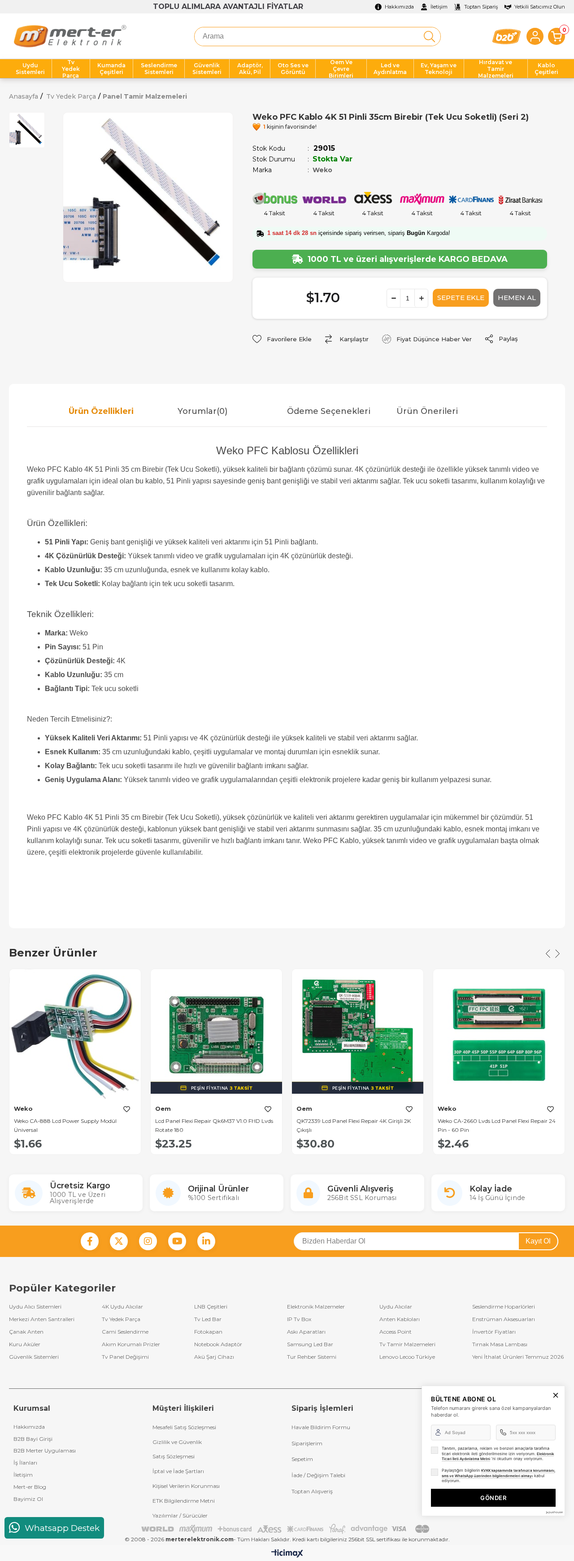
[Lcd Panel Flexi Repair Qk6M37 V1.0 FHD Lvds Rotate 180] (216, 1034)
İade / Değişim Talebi (318, 1475)
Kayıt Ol (538, 1241)
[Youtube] (177, 1241)
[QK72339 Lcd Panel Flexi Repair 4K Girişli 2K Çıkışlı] (357, 1034)
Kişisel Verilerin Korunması (186, 1486)
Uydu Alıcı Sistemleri (35, 1306)
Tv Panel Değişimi (125, 1357)
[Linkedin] (206, 1241)
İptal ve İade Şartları (178, 1471)
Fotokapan (208, 1332)
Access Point (395, 1332)
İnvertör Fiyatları (494, 1332)
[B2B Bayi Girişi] (506, 36)
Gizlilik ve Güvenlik (177, 1442)
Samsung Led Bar (310, 1344)
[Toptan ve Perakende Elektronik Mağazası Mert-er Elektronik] (69, 36)
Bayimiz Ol (28, 1499)
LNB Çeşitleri (210, 1306)
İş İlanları (25, 1462)
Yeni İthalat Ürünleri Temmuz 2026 (518, 1357)
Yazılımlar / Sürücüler (180, 1515)
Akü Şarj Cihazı (214, 1357)
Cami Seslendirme (125, 1332)
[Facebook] (90, 1241)
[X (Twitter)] (119, 1241)
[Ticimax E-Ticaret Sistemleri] (287, 1554)
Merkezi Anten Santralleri (41, 1319)
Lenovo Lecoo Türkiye (407, 1357)
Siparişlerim (306, 1443)
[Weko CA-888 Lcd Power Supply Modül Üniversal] (75, 1034)
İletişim (23, 1474)
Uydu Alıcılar (395, 1306)
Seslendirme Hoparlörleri (503, 1306)
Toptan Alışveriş (312, 1491)
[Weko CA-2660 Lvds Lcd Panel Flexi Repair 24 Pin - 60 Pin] (499, 1034)
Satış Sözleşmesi (173, 1456)
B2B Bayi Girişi (32, 1438)
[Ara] (429, 36)
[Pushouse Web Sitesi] (554, 1512)
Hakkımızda (29, 1426)
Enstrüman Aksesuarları (503, 1319)
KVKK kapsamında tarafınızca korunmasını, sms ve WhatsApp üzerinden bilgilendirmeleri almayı (498, 1473)
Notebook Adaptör (218, 1344)
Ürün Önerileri (427, 411)
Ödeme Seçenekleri (328, 411)
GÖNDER (493, 1497)
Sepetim (302, 1459)
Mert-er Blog (29, 1486)
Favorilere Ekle (126, 1109)
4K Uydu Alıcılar (122, 1306)
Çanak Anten (26, 1332)
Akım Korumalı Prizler (131, 1344)
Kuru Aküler (24, 1344)
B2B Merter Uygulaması (44, 1450)
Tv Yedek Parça (121, 1319)
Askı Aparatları (306, 1332)
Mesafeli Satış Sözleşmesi (184, 1427)
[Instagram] (148, 1241)
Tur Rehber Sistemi (311, 1357)
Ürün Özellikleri (101, 411)
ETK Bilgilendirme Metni (183, 1500)
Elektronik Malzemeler (316, 1306)
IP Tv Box (299, 1319)
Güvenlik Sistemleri (34, 1357)
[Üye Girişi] (535, 36)
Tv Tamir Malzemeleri (407, 1344)
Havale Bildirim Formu (320, 1427)
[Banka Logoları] (287, 1529)
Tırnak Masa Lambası (499, 1344)
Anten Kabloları (399, 1319)
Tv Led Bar (208, 1319)
